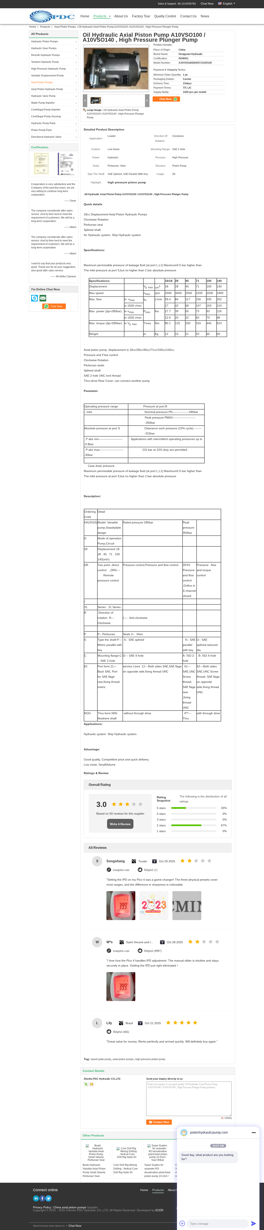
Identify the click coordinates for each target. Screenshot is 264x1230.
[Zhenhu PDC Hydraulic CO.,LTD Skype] (34, 298)
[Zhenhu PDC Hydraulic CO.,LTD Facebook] (42, 1198)
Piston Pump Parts (41, 130)
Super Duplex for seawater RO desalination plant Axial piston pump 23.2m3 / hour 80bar (157, 1172)
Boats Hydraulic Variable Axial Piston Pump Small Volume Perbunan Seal (94, 1171)
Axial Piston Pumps (65, 26)
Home (84, 16)
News (205, 16)
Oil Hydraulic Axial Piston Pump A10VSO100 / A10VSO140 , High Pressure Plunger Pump (115, 114)
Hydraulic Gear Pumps (44, 48)
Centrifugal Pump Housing (46, 116)
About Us (121, 16)
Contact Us (188, 16)
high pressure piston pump (150, 1059)
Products (99, 16)
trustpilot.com (121, 870)
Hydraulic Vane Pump (43, 96)
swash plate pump (101, 1059)
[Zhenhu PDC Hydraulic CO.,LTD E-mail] (91, 1084)
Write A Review (120, 824)
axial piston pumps (123, 1059)
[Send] (253, 1223)
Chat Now (207, 3)
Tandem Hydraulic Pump (45, 61)
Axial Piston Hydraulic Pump (47, 89)
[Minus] (253, 1132)
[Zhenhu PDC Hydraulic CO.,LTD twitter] (48, 1198)
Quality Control (165, 16)
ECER (159, 1210)
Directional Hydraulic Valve (46, 136)
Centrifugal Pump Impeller (45, 109)
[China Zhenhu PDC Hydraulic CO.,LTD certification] (41, 163)
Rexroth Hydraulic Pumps (45, 55)
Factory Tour (141, 16)
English (227, 3)
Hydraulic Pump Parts (43, 123)
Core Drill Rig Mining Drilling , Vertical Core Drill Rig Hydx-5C (125, 1169)
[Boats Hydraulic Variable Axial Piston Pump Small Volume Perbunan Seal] (96, 1152)
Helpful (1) (150, 870)
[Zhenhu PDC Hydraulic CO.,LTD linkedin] (36, 1198)
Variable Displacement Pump (47, 75)
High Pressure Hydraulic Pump (48, 68)
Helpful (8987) (153, 950)
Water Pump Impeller (43, 102)
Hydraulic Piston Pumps (44, 41)
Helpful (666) (121, 1031)
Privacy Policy (42, 1207)
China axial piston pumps (69, 1207)
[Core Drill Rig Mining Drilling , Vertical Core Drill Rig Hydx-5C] (126, 1152)
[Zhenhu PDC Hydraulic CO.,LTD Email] (42, 298)
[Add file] (182, 1223)
